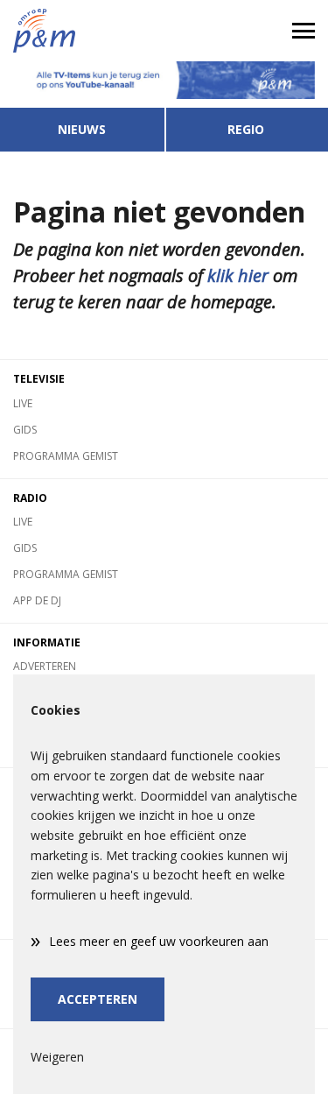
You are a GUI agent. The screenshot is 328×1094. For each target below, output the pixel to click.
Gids (25, 429)
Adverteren (44, 666)
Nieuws (82, 129)
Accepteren (97, 999)
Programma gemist (65, 455)
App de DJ (37, 600)
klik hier (238, 275)
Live (22, 403)
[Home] (82, 31)
